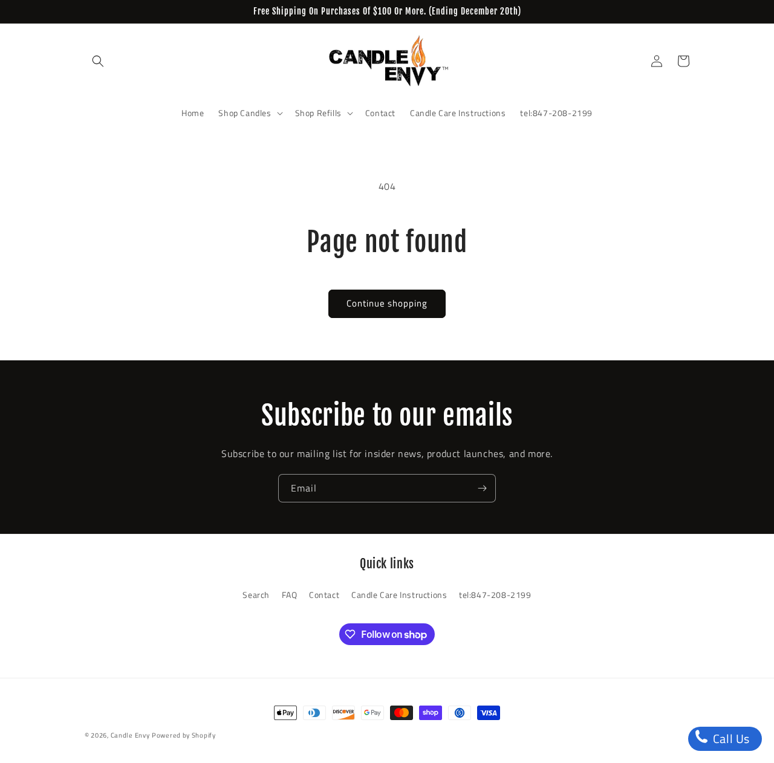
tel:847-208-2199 (495, 594)
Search (256, 594)
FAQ (290, 594)
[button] (98, 61)
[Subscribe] (482, 488)
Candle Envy (130, 735)
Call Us (730, 738)
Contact (324, 594)
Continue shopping (387, 303)
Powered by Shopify (184, 735)
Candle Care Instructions (399, 594)
